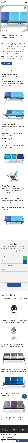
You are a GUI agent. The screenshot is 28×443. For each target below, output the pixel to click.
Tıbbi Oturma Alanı (6, 298)
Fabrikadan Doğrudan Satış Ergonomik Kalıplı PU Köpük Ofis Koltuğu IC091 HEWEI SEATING (14, 321)
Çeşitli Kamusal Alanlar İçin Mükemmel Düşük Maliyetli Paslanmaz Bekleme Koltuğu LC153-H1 (13, 370)
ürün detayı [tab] (14, 70)
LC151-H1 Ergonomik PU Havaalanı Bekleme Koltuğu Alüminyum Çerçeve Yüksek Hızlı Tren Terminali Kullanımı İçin (13, 419)
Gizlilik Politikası (11, 437)
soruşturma (7, 63)
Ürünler (15, 298)
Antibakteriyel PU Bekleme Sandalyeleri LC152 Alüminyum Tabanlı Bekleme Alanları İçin (13, 394)
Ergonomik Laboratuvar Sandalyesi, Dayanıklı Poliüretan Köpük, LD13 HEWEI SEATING (13, 346)
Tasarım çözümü (22, 298)
